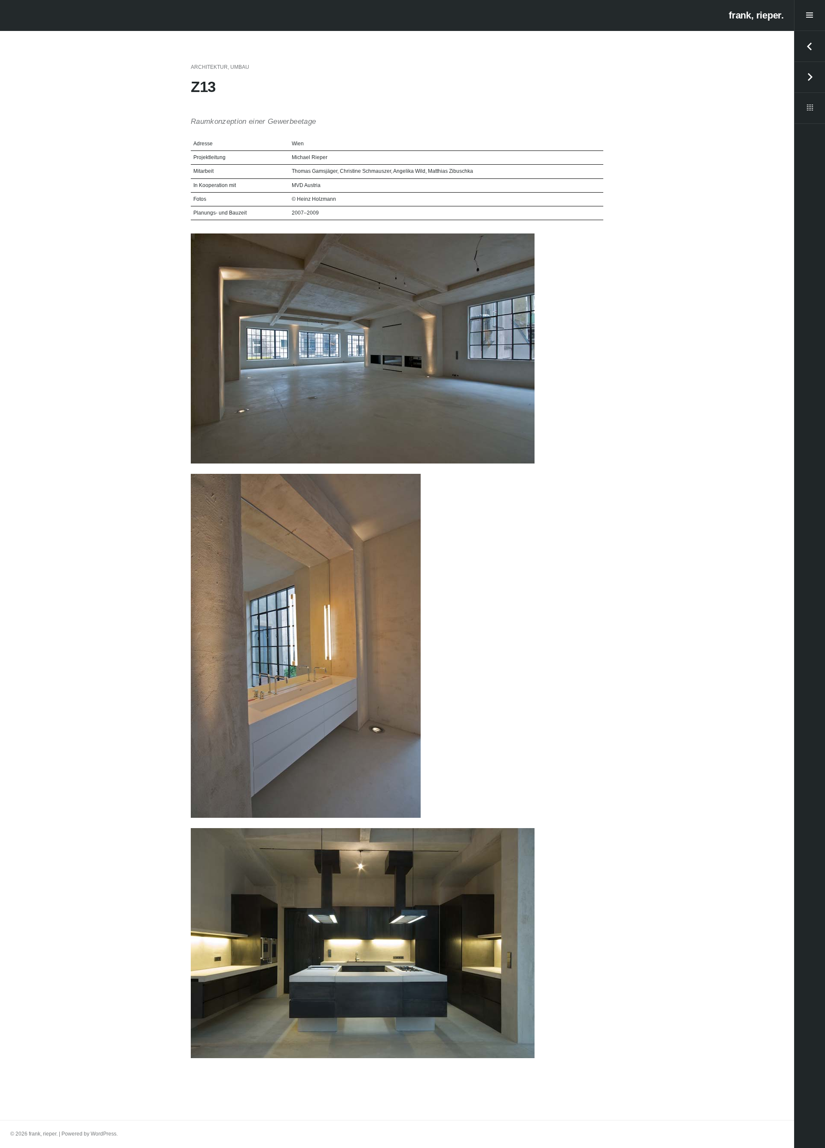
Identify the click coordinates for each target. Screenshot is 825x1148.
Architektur (209, 67)
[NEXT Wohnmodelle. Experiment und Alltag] (809, 77)
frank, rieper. (756, 15)
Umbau (239, 67)
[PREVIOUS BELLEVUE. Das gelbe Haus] (809, 46)
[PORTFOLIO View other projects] (809, 108)
